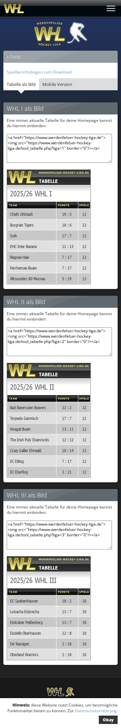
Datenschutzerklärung (96, 711)
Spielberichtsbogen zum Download (39, 72)
